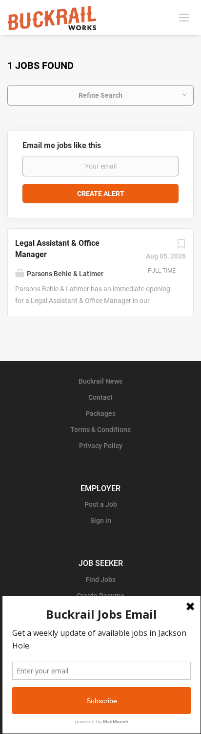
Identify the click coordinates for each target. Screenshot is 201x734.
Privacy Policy (100, 446)
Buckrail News (100, 381)
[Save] (181, 246)
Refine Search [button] (100, 95)
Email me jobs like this (61, 145)
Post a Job (100, 504)
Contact (100, 397)
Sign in (100, 520)
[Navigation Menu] (184, 17)
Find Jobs (100, 579)
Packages (100, 413)
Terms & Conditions (100, 429)
